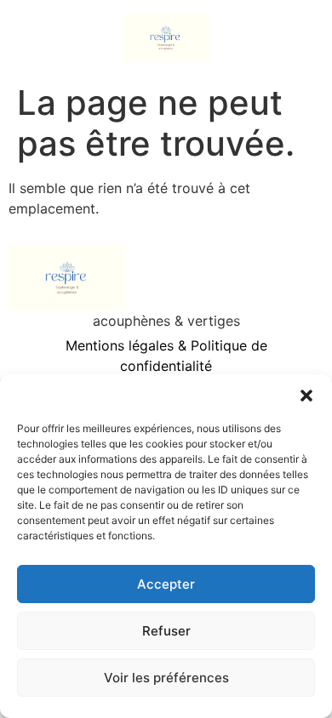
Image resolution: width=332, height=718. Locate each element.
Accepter (166, 584)
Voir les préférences (166, 678)
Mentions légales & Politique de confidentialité (166, 355)
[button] (306, 395)
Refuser (166, 631)
